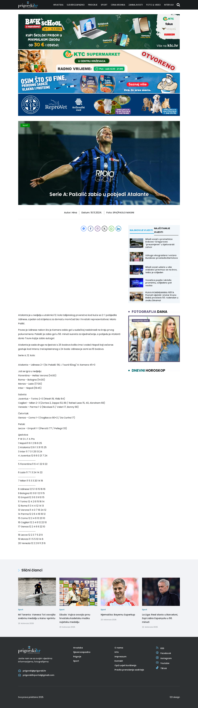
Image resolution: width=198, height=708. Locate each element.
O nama (119, 647)
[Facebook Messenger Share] (83, 228)
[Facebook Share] (90, 228)
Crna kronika (118, 4)
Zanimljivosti (136, 4)
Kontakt (119, 660)
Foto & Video (153, 4)
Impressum (120, 656)
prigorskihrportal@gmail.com (38, 675)
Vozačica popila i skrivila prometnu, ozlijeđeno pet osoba (158, 283)
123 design (175, 697)
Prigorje (92, 4)
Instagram (166, 658)
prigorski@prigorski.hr (34, 670)
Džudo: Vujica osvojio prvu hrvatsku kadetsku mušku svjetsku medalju (74, 618)
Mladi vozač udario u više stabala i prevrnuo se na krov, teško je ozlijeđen (161, 270)
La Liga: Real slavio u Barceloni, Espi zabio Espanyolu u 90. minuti (160, 618)
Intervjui (169, 4)
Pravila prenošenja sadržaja (129, 669)
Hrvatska (58, 4)
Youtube (164, 663)
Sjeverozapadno (76, 4)
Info (117, 652)
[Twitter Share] (104, 228)
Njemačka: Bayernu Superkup (118, 614)
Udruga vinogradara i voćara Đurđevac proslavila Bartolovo (161, 256)
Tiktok (163, 668)
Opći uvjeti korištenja (125, 665)
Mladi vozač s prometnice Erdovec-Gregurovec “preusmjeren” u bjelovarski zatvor (159, 243)
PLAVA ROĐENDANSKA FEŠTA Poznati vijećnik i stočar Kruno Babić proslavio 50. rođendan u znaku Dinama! (161, 296)
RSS (162, 648)
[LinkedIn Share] (118, 228)
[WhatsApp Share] (111, 228)
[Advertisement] (70, 252)
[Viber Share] (97, 228)
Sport (104, 4)
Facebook (165, 653)
